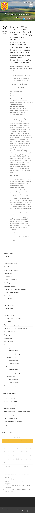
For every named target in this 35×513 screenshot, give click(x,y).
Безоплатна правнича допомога (13, 421)
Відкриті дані (7, 335)
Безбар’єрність (10, 348)
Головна (24, 511)
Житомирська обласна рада (11, 408)
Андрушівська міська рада (17, 15)
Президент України (9, 398)
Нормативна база (13, 350)
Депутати (6, 266)
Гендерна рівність (11, 357)
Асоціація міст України (10, 415)
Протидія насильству (10, 386)
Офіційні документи (9, 283)
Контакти (30, 511)
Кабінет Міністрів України (11, 405)
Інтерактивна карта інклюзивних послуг (15, 425)
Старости (6, 256)
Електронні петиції (9, 305)
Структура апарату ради (11, 263)
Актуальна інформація (14, 354)
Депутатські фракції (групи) (11, 270)
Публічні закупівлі (9, 308)
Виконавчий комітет (9, 260)
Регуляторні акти (9, 315)
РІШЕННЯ (8, 321)
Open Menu (31, 5)
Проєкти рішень (8, 276)
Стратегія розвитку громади (12, 325)
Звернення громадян (10, 286)
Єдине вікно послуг (9, 341)
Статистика (9, 298)
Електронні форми (11, 302)
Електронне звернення (12, 292)
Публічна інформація (10, 296)
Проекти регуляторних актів (14, 318)
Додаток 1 (13, 240)
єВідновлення (8, 338)
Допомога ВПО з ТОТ (12, 376)
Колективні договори (10, 331)
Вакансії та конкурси (9, 312)
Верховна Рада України (10, 401)
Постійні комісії (8, 273)
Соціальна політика (9, 345)
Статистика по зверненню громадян (16, 289)
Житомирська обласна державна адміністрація (17, 411)
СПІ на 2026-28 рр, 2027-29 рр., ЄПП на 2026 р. (16, 328)
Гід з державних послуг (10, 418)
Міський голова (8, 253)
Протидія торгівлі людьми (13, 367)
